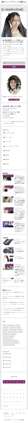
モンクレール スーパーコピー (10, 108)
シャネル (18, 327)
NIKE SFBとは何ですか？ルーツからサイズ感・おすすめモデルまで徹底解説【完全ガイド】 (19, 191)
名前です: (5, 96)
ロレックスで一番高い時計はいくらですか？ (19, 281)
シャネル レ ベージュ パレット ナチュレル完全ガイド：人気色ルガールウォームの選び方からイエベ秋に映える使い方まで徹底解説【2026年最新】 (19, 214)
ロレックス (17, 325)
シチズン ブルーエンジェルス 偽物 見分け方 (19, 250)
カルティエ (20, 329)
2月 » (7, 406)
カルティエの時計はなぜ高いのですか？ (11, 342)
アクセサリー (9, 132)
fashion (9, 46)
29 (14, 401)
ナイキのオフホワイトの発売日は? (11, 292)
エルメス (5, 331)
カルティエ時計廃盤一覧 (8, 338)
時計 (7, 150)
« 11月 (4, 406)
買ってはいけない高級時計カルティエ (10, 340)
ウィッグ (8, 137)
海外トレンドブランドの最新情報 (13, 2)
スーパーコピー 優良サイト (9, 114)
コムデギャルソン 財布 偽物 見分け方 (19, 242)
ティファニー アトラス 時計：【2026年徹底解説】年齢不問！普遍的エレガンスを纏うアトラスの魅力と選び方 (19, 202)
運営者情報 (6, 413)
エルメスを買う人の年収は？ (8, 344)
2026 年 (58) (8, 353)
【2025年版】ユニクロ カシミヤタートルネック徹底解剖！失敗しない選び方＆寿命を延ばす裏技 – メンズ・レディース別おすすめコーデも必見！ (19, 271)
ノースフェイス (11, 325)
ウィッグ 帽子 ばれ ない (19, 259)
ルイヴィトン (5, 327)
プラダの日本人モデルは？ (9, 312)
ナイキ (4, 325)
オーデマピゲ (13, 334)
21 (10, 397)
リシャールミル (6, 334)
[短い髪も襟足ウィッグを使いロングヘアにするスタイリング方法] (14, 24)
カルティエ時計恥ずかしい (8, 336)
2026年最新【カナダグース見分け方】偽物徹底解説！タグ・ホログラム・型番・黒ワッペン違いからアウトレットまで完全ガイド (19, 227)
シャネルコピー (6, 115)
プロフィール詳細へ (14, 99)
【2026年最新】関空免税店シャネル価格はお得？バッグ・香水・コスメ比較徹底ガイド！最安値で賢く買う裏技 (19, 180)
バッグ (8, 141)
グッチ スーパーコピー (8, 117)
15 (19, 44)
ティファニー (12, 327)
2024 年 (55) (8, 360)
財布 (7, 159)
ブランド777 (6, 110)
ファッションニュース (11, 146)
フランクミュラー (12, 329)
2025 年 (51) (8, 357)
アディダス (5, 329)
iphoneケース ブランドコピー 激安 (11, 112)
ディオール (20, 331)
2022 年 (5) (7, 367)
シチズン (14, 331)
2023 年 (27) (8, 364)
